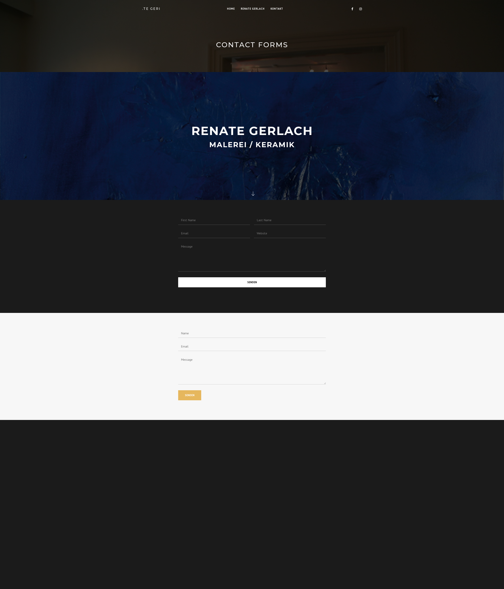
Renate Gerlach (151, 9)
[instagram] (360, 9)
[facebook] (352, 9)
